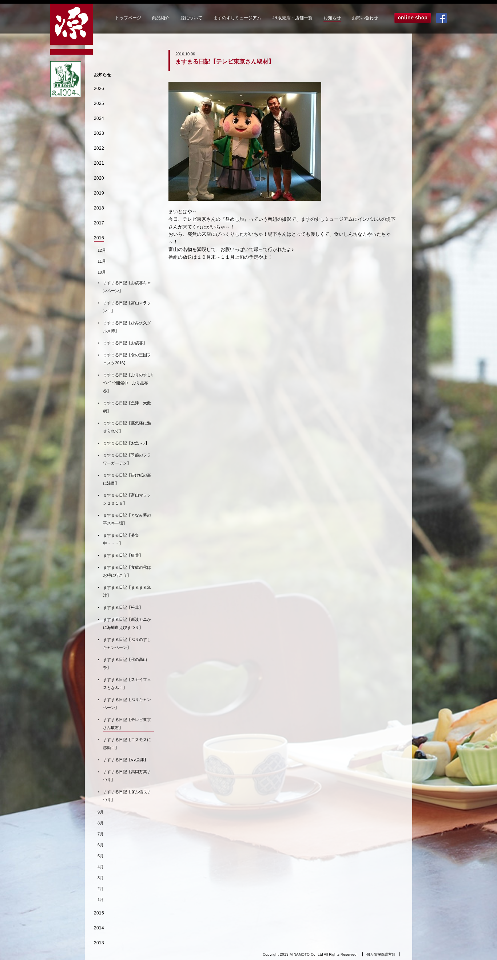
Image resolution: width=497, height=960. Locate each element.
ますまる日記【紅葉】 (123, 555)
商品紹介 (161, 17)
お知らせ (332, 17)
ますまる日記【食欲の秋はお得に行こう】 (127, 571)
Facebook (441, 18)
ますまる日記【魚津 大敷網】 (127, 407)
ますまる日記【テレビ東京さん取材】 (127, 723)
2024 (99, 118)
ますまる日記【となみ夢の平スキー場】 (127, 519)
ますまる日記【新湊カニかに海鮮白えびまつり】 (127, 623)
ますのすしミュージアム (237, 17)
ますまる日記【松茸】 (123, 607)
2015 (99, 913)
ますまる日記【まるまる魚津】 (127, 591)
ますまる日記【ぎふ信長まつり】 (127, 795)
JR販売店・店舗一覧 (292, 17)
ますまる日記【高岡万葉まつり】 (127, 775)
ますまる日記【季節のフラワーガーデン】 (127, 459)
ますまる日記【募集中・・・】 (121, 539)
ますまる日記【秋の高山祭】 (125, 663)
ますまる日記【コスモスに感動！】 (127, 743)
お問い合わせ (365, 17)
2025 (99, 103)
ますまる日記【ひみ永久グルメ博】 (127, 327)
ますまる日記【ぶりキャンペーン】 (127, 703)
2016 (99, 237)
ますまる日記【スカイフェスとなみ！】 (127, 683)
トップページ (128, 17)
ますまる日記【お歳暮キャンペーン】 (127, 287)
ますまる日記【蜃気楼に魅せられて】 (127, 427)
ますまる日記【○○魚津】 (125, 759)
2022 (99, 148)
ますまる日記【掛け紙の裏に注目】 (127, 479)
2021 (99, 163)
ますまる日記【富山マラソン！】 (127, 307)
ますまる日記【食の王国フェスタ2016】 (127, 359)
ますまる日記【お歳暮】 (125, 343)
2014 (99, 927)
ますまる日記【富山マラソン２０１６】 (127, 499)
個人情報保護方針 (380, 954)
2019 (99, 193)
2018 (99, 208)
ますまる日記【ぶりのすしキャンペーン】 (127, 643)
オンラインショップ (412, 18)
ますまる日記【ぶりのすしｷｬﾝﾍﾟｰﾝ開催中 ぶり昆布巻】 (128, 383)
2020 (99, 178)
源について (191, 17)
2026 (99, 88)
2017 (99, 223)
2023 (99, 133)
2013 (99, 942)
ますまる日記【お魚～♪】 (126, 443)
